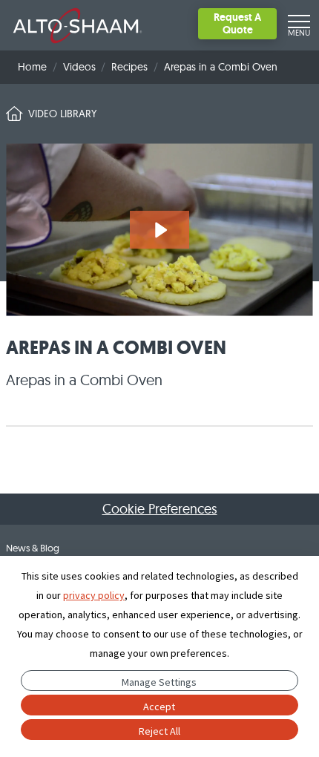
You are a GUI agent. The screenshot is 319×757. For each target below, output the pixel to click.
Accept (159, 706)
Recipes (129, 66)
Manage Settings (159, 682)
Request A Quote (237, 23)
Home (32, 66)
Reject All (159, 731)
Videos (79, 66)
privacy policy (94, 595)
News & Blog (32, 548)
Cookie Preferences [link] (159, 508)
